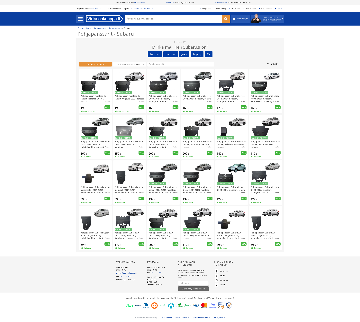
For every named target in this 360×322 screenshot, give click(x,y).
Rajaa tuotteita (96, 64)
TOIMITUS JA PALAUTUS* (180, 2)
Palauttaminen (266, 8)
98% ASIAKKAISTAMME (130, 2)
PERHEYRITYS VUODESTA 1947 (233, 2)
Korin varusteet (100, 28)
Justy (184, 54)
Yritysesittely (221, 8)
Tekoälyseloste (219, 317)
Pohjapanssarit (115, 28)
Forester (155, 54)
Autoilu (89, 28)
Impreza (170, 54)
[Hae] (226, 19)
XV (208, 54)
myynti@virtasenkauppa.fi (126, 273)
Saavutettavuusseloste (201, 317)
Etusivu (81, 28)
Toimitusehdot (250, 8)
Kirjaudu (280, 8)
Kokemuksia (235, 8)
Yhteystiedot (207, 8)
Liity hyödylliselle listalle (193, 288)
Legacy (197, 54)
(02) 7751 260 (125, 276)
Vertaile (107, 101)
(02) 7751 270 (156, 272)
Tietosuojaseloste (182, 317)
